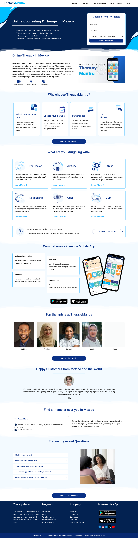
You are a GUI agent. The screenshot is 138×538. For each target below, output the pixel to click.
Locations (73, 520)
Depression (46, 512)
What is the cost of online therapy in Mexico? (31, 477)
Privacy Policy (79, 535)
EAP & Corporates (100, 3)
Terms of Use (100, 535)
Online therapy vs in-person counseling (29, 466)
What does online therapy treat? (26, 461)
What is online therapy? (23, 455)
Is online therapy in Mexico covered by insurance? (33, 472)
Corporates (74, 517)
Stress (44, 514)
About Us (73, 512)
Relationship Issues (49, 520)
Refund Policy (90, 535)
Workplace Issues (48, 517)
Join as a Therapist (116, 3)
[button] (101, 70)
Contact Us (74, 514)
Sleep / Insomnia (48, 522)
